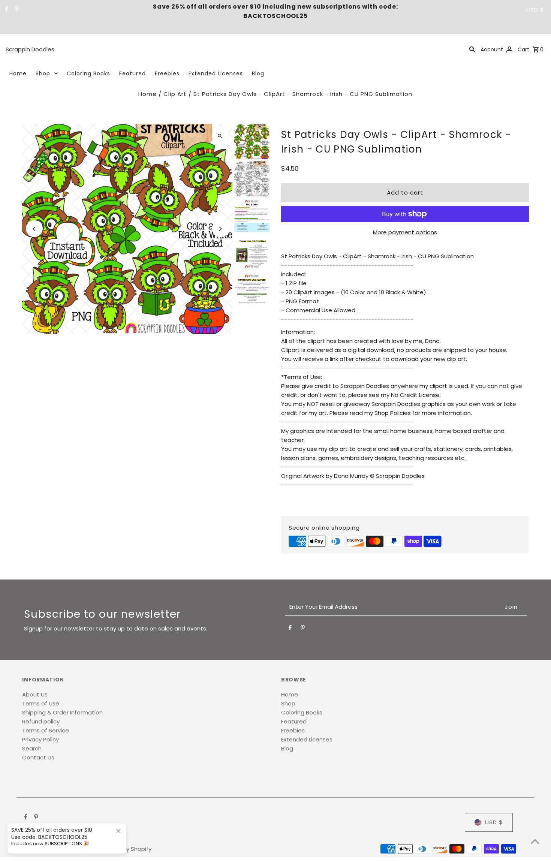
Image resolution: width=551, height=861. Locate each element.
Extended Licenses (216, 73)
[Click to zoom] (220, 135)
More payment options (405, 232)
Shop (43, 73)
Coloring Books (88, 73)
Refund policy (41, 721)
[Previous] (34, 228)
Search (32, 748)
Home (18, 73)
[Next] (220, 228)
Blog (258, 73)
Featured (132, 73)
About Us (35, 694)
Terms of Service (45, 730)
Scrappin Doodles (30, 49)
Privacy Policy (40, 739)
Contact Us (38, 757)
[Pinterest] (16, 9)
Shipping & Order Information (62, 712)
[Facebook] (5, 9)
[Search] (472, 49)
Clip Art (175, 94)
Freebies (167, 73)
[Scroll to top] (535, 841)
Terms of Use (40, 703)
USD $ (535, 9)
